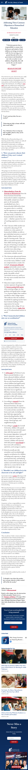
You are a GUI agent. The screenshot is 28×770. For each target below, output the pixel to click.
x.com (23, 40)
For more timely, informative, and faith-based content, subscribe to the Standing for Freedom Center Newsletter (14, 617)
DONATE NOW (14, 338)
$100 (14, 335)
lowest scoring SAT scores (15, 287)
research (15, 401)
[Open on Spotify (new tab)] (26, 637)
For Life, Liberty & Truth (15, 2)
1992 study (9, 373)
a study (15, 426)
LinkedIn (16, 40)
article (15, 476)
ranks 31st (21, 308)
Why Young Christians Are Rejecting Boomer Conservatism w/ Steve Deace (16, 639)
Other (22, 335)
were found (19, 442)
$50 (10, 335)
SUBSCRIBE (14, 627)
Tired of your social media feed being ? (14, 611)
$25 (6, 335)
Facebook (7, 40)
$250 (18, 335)
